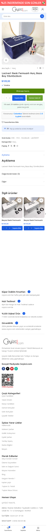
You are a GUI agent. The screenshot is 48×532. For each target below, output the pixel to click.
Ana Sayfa (5, 68)
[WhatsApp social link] (17, 145)
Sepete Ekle (19, 98)
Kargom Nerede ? (35, 9)
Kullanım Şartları (8, 429)
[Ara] (42, 16)
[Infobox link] (16, 292)
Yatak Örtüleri (7, 400)
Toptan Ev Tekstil (8, 486)
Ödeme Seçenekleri (9, 463)
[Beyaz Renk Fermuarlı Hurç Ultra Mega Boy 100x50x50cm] (34, 207)
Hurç (14, 68)
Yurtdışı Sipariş (7, 441)
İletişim (4, 449)
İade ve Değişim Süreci (10, 466)
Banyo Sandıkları (8, 404)
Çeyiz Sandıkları (7, 396)
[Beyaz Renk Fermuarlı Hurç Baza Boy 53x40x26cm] (12, 207)
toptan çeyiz (6, 482)
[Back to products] (40, 68)
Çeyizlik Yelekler (8, 416)
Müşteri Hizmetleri (8, 470)
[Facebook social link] (8, 145)
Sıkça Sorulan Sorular (10, 459)
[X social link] (11, 145)
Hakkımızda (6, 425)
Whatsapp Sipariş (22, 91)
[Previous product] (37, 68)
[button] (12, 228)
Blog (3, 474)
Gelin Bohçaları (7, 412)
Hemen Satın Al (34, 98)
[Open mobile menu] (3, 9)
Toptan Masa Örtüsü (9, 490)
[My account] (42, 9)
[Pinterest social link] (14, 145)
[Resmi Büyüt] (6, 60)
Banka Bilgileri (7, 445)
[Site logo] (20, 9)
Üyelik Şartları (7, 437)
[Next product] (43, 68)
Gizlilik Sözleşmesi (8, 433)
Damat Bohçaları (8, 408)
